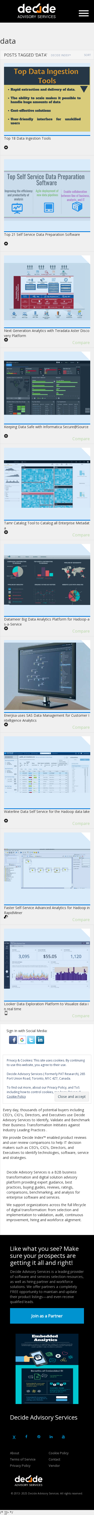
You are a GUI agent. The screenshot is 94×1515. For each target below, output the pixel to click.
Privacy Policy (20, 1465)
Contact (54, 1459)
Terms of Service (23, 1459)
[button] (13, 1039)
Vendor (54, 1465)
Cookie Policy (59, 1453)
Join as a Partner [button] (47, 1316)
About (14, 1453)
